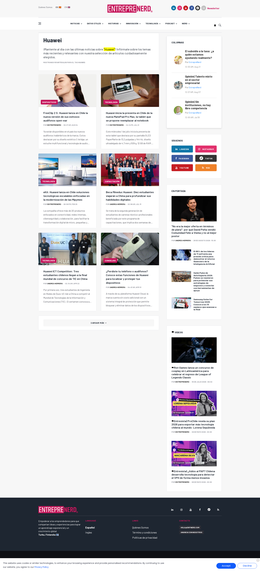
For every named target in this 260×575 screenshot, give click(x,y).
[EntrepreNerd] (130, 8)
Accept (226, 565)
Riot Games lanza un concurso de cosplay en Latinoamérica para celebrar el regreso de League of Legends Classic (193, 372)
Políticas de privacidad (144, 537)
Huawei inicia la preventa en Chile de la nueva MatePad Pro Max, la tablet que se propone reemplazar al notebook (129, 116)
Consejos (110, 260)
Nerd (184, 23)
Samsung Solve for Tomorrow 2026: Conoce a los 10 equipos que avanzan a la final (204, 304)
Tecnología (151, 23)
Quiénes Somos (45, 7)
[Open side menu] (39, 23)
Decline (247, 565)
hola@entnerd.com (190, 527)
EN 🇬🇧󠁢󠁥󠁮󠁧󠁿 (67, 7)
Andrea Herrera (117, 204)
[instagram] (179, 8)
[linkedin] (173, 8)
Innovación (132, 23)
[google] (197, 8)
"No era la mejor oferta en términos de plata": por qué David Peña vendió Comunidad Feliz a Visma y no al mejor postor (194, 231)
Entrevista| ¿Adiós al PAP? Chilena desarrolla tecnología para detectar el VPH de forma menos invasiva (193, 474)
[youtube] (185, 8)
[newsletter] (203, 8)
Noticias (75, 23)
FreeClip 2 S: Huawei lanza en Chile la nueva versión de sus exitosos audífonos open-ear (65, 116)
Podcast (170, 23)
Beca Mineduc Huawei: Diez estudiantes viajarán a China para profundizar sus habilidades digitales (130, 195)
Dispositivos (49, 102)
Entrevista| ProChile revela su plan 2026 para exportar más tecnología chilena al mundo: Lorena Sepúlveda (193, 424)
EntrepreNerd (54, 125)
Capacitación (112, 181)
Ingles (88, 532)
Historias (113, 23)
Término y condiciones (144, 532)
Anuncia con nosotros (191, 532)
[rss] (218, 509)
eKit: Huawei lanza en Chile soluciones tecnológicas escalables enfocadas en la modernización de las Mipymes (66, 195)
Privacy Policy (41, 567)
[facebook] (191, 8)
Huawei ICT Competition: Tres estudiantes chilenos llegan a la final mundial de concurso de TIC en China (65, 275)
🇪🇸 (58, 7)
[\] (194, 209)
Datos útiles (94, 23)
